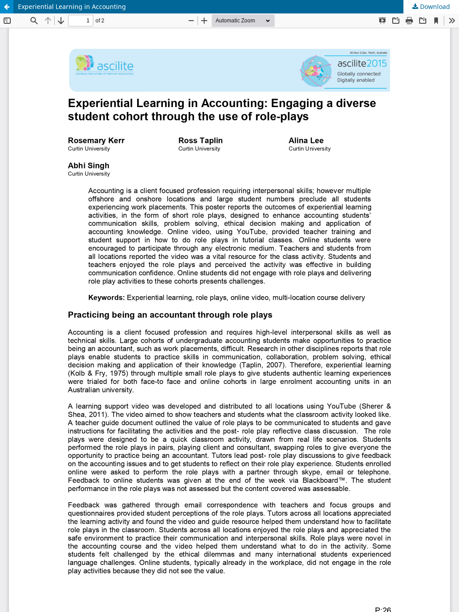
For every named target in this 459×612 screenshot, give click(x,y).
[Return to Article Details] (6, 6)
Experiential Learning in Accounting (72, 6)
